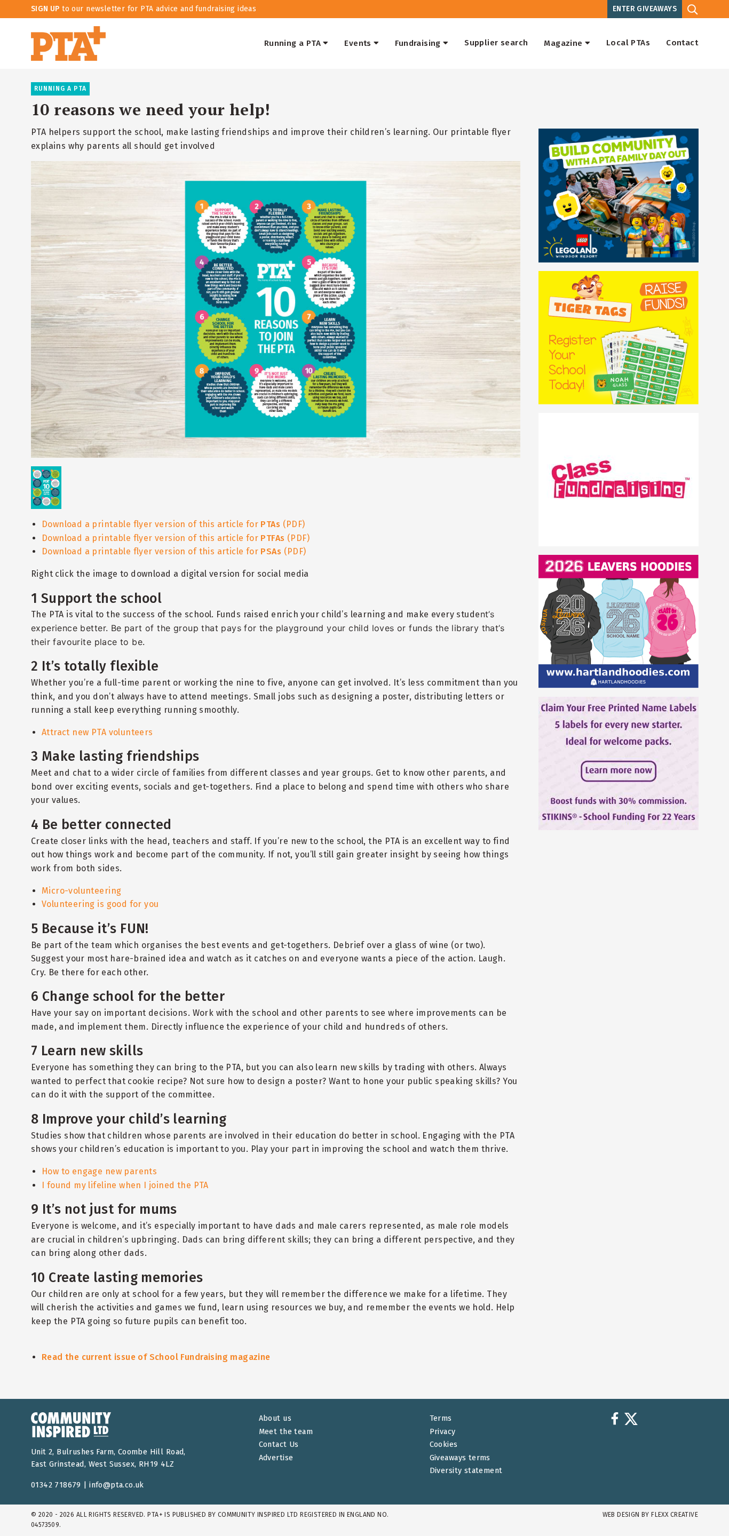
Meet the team (286, 1431)
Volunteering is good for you (100, 904)
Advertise (276, 1457)
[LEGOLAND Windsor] (618, 195)
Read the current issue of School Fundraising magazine (156, 1357)
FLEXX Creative (674, 1514)
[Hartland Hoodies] (618, 621)
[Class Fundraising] (618, 479)
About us (275, 1418)
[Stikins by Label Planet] (618, 763)
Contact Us (279, 1444)
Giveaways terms (460, 1457)
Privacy (443, 1431)
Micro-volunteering (81, 891)
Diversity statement (466, 1470)
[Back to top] (699, 1506)
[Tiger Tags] (618, 337)
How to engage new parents (99, 1171)
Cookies (444, 1444)
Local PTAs (628, 43)
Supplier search (496, 43)
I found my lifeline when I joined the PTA (125, 1185)
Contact (682, 43)
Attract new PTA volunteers (97, 732)
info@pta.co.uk (116, 1485)
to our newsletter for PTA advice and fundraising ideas (143, 8)
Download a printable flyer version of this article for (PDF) (173, 524)
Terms (441, 1418)
